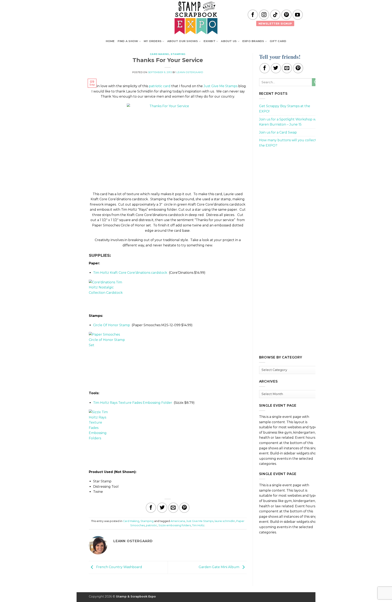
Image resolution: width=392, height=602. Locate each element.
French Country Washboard (118, 567)
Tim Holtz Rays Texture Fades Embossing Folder (132, 403)
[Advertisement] (289, 179)
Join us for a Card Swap (278, 132)
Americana (177, 521)
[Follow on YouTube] (298, 15)
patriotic (151, 525)
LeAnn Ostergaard (189, 72)
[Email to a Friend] (173, 508)
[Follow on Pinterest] (286, 15)
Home (110, 41)
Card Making (159, 54)
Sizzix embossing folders (174, 525)
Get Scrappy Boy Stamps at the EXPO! (284, 108)
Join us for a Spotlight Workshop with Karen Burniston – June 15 (289, 122)
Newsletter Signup (275, 23)
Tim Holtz (198, 525)
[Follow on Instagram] (264, 15)
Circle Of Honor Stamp (111, 325)
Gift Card (278, 41)
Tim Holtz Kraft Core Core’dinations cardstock (130, 273)
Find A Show (128, 41)
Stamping (178, 54)
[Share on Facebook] (151, 508)
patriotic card (159, 86)
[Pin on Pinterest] (184, 508)
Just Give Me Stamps (220, 86)
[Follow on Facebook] (253, 15)
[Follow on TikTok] (275, 15)
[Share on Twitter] (162, 508)
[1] (167, 145)
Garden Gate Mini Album (219, 567)
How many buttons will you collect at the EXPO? (289, 142)
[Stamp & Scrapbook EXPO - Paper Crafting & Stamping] (196, 17)
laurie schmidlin (225, 521)
